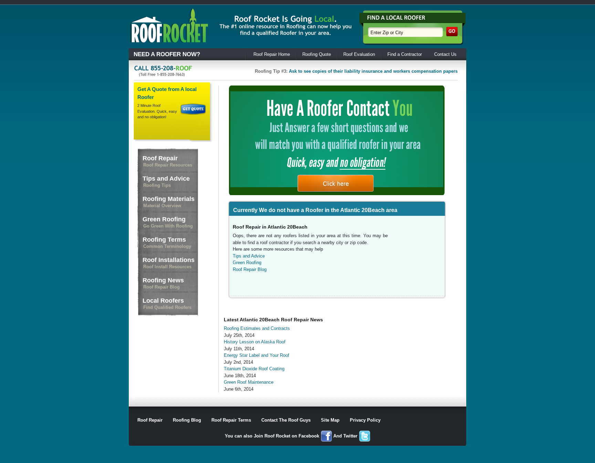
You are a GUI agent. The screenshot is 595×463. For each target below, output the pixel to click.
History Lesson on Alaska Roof (254, 341)
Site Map (330, 420)
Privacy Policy (365, 420)
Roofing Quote (316, 54)
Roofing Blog (187, 420)
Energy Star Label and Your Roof (256, 355)
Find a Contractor (404, 54)
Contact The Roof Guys (286, 420)
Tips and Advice (166, 181)
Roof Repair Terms (231, 420)
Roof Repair (167, 161)
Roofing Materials (169, 201)
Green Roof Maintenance (248, 382)
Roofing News (163, 283)
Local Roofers (167, 303)
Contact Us (445, 54)
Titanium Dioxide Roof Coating (254, 368)
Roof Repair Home (271, 54)
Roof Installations (169, 262)
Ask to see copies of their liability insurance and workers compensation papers (373, 71)
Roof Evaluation (359, 54)
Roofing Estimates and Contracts (257, 328)
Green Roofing (168, 222)
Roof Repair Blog (250, 269)
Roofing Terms (167, 242)
